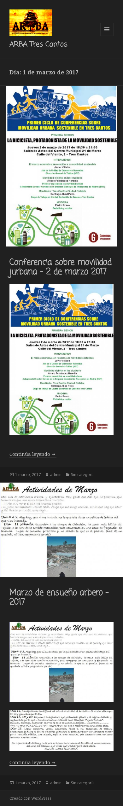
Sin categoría (83, 474)
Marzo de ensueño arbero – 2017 (59, 598)
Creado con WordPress (30, 798)
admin (56, 474)
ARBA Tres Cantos (38, 44)
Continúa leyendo (32, 454)
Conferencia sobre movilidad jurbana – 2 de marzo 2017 (60, 267)
